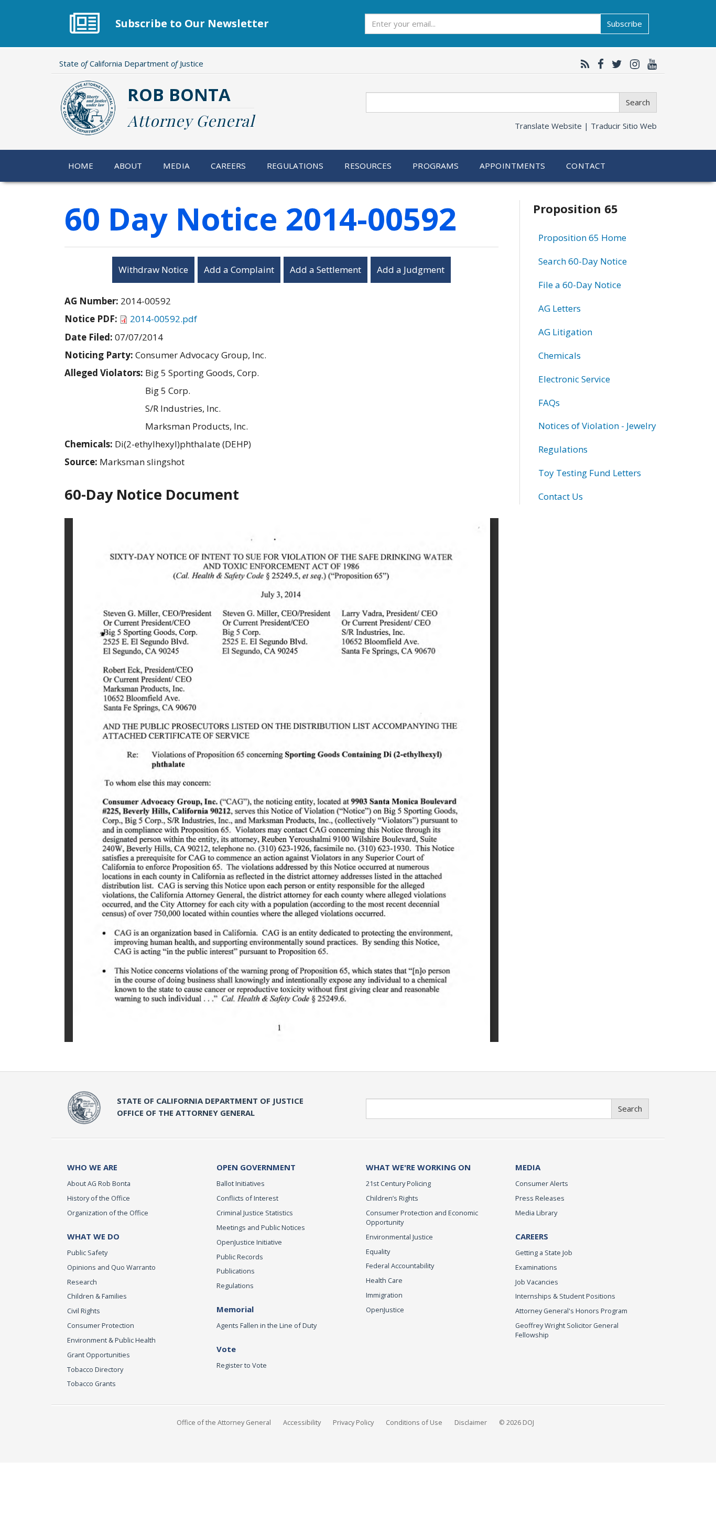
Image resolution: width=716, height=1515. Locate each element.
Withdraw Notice (153, 270)
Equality (378, 1251)
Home (81, 165)
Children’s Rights (392, 1198)
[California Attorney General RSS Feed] (583, 64)
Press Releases (540, 1198)
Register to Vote (241, 1365)
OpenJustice (385, 1309)
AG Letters (559, 308)
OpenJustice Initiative (249, 1242)
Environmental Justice (399, 1237)
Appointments (513, 165)
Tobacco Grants (91, 1383)
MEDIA (527, 1167)
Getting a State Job (543, 1252)
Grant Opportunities (98, 1354)
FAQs (549, 403)
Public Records (239, 1256)
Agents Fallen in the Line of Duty (266, 1325)
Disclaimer (470, 1422)
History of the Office (98, 1198)
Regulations (295, 165)
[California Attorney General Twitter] (614, 64)
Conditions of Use (414, 1422)
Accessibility (302, 1422)
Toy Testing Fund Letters (589, 473)
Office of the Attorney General (224, 1422)
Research (82, 1282)
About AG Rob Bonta (99, 1183)
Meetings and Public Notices (260, 1227)
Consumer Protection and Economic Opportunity (422, 1217)
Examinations (536, 1267)
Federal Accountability (400, 1265)
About (128, 165)
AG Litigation (565, 332)
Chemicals (559, 355)
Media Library (536, 1212)
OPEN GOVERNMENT (256, 1167)
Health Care (384, 1280)
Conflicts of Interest (247, 1198)
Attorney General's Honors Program (571, 1310)
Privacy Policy (353, 1422)
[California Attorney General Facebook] (598, 64)
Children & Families (97, 1296)
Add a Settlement (325, 270)
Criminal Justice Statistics (254, 1212)
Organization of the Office (107, 1212)
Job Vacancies (536, 1282)
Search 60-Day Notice (582, 261)
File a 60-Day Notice (579, 285)
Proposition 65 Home (582, 238)
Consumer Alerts (541, 1183)
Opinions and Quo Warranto (111, 1267)
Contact (585, 165)
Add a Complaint (239, 270)
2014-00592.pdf (163, 319)
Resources (368, 165)
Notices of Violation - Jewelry (597, 426)
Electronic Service (574, 379)
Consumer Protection (100, 1325)
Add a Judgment (410, 270)
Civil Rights (83, 1310)
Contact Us (560, 496)
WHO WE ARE (92, 1167)
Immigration (384, 1295)
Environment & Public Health (111, 1340)
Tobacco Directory (95, 1369)
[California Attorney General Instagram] (632, 64)
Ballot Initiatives (240, 1183)
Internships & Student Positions (565, 1296)
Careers (228, 165)
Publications (235, 1271)
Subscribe (624, 23)
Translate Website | (586, 125)
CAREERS (531, 1236)
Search (638, 102)
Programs (436, 165)
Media (176, 165)
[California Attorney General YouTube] (649, 64)
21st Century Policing (398, 1183)
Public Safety (87, 1252)
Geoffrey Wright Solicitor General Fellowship (567, 1330)
